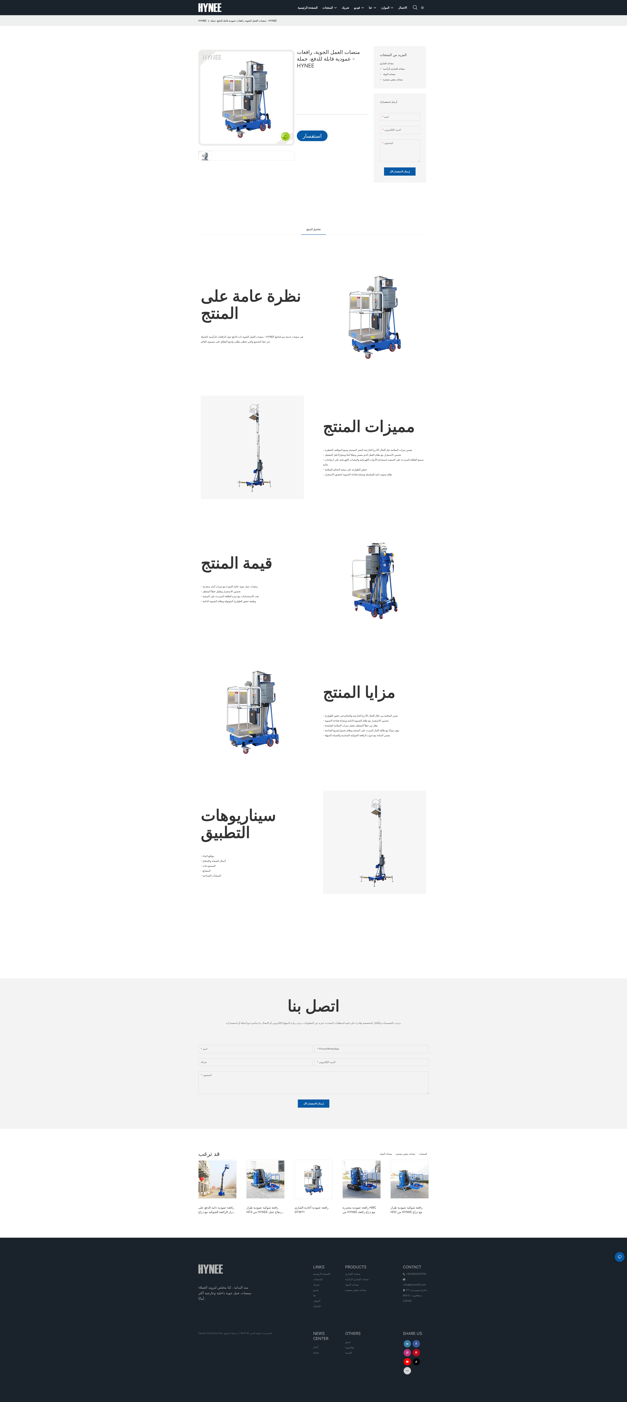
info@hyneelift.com (414, 1284)
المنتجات (423, 1153)
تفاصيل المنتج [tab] (313, 229)
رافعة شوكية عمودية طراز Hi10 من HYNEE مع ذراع (407, 1210)
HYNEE (202, 20)
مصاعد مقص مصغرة (405, 1153)
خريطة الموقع (231, 1333)
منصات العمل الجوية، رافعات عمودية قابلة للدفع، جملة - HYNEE (244, 20)
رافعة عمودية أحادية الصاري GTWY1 (312, 1210)
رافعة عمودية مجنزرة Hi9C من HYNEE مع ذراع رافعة (359, 1210)
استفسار (312, 136)
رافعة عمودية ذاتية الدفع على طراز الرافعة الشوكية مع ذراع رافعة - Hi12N (216, 1210)
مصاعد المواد (386, 1153)
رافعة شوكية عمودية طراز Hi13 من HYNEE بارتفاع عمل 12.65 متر (264, 1210)
